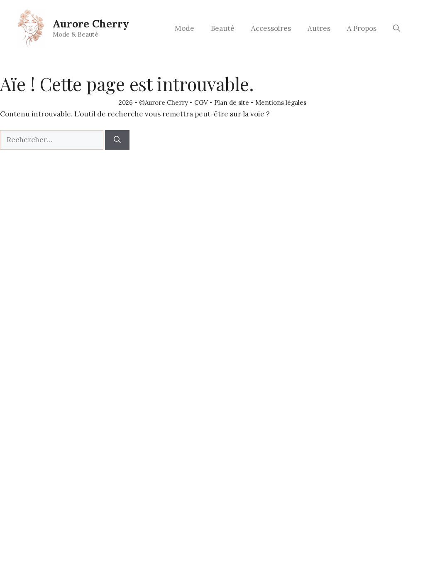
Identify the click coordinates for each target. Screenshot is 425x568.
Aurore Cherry (91, 23)
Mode (184, 28)
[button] (396, 28)
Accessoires (271, 28)
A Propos (361, 28)
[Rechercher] (117, 140)
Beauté (222, 28)
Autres (319, 28)
